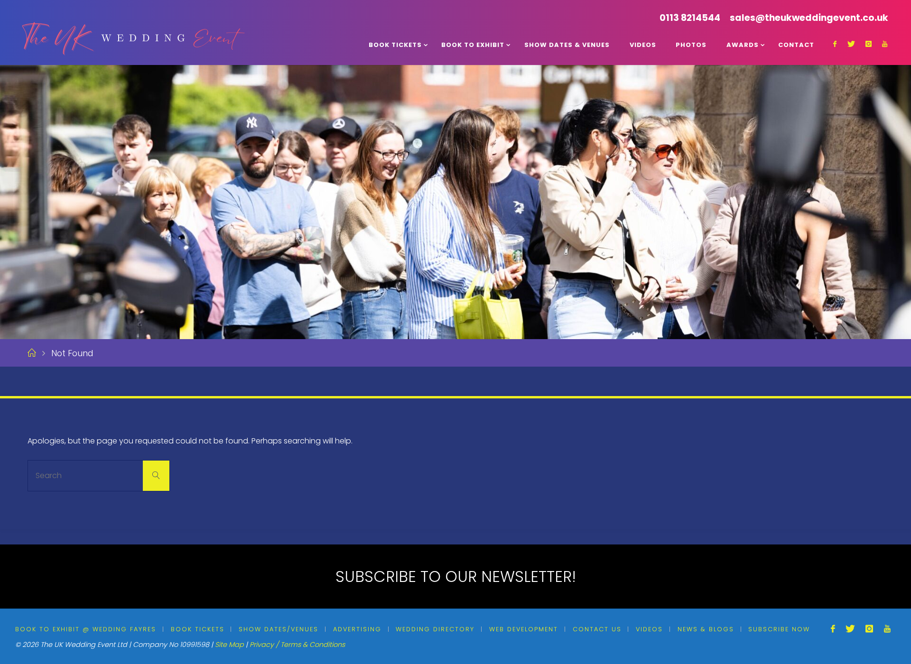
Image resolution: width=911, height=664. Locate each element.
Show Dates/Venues (278, 629)
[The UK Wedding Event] (132, 32)
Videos (649, 629)
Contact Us (597, 629)
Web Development (523, 629)
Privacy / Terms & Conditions (297, 644)
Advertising (357, 629)
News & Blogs (706, 629)
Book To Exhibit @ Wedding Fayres (85, 629)
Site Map (229, 644)
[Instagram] (868, 43)
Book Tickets (197, 629)
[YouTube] (884, 43)
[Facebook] (835, 43)
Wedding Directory (435, 629)
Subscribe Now (779, 629)
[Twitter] (851, 43)
